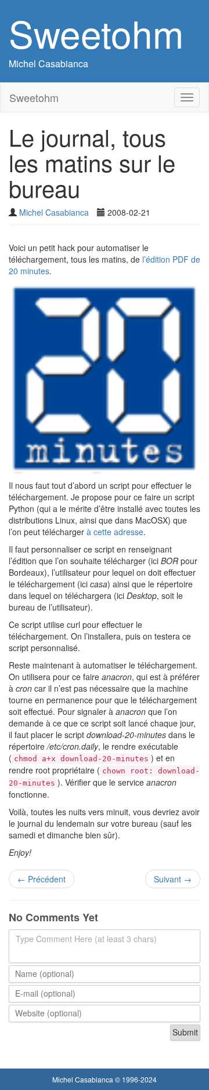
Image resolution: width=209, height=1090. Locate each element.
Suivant (173, 879)
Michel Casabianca (48, 63)
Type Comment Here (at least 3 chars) (86, 938)
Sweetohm (96, 32)
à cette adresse (115, 531)
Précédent (41, 879)
